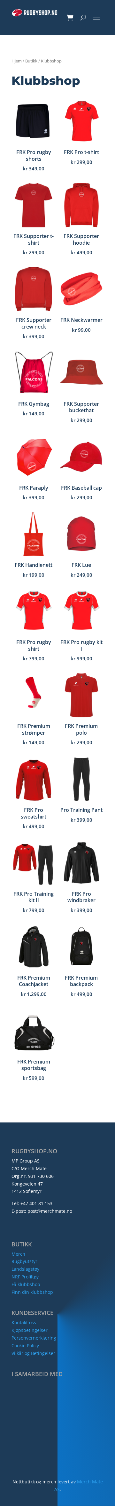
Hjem (17, 61)
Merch (18, 1254)
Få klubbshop (26, 1284)
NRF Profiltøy (25, 1277)
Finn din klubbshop (32, 1292)
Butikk (31, 61)
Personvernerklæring (34, 1338)
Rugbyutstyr (24, 1261)
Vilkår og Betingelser (33, 1353)
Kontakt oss (24, 1322)
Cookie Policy (25, 1345)
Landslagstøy (25, 1269)
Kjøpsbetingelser (30, 1330)
